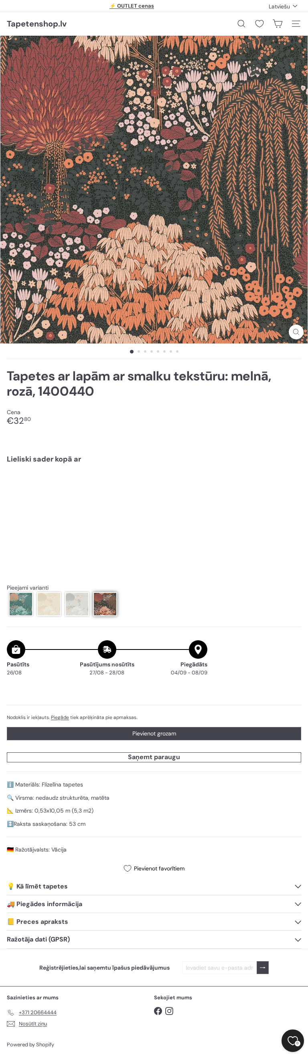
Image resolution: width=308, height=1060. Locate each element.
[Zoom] (296, 332)
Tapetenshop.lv (37, 24)
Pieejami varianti (28, 587)
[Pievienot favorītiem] (290, 486)
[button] (21, 604)
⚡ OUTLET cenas (131, 5)
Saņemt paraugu (154, 757)
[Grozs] (277, 23)
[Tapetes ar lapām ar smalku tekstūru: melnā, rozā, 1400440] (154, 497)
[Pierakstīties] (263, 967)
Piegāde (60, 717)
